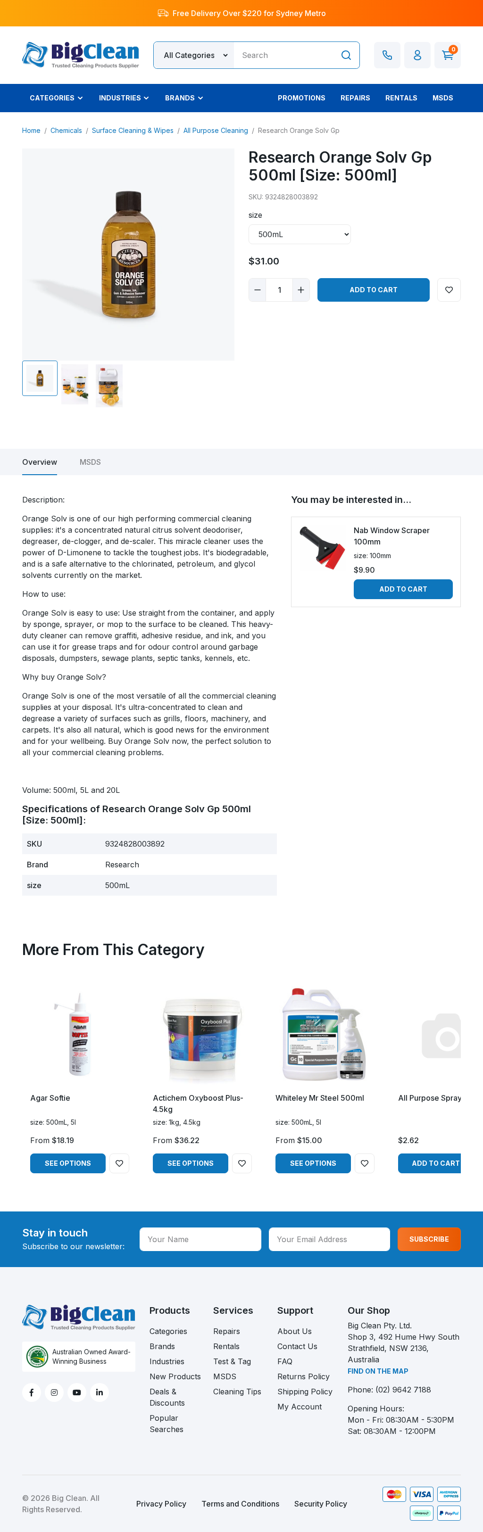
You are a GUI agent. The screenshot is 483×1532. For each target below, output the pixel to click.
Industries (167, 1361)
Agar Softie (50, 1098)
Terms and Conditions (240, 1503)
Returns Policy (303, 1376)
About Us (294, 1331)
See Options (68, 1163)
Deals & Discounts (167, 1397)
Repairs (226, 1331)
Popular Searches (166, 1423)
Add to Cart (374, 290)
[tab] (39, 462)
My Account (299, 1406)
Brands (162, 1346)
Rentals (226, 1346)
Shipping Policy (305, 1391)
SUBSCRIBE (429, 1239)
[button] (417, 55)
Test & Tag (232, 1361)
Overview (39, 462)
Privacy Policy (161, 1503)
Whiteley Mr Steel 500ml (319, 1098)
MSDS (90, 462)
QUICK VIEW (79, 1076)
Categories (168, 1331)
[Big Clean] (80, 54)
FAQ (284, 1361)
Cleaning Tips (237, 1391)
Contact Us (297, 1346)
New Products (175, 1376)
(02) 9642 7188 (403, 1389)
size (255, 215)
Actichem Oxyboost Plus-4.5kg (198, 1103)
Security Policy (320, 1503)
